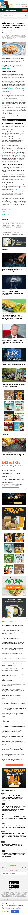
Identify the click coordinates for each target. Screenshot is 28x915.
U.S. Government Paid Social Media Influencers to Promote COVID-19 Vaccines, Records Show (14, 709)
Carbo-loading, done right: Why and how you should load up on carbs (13, 455)
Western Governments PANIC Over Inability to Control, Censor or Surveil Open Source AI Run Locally (14, 818)
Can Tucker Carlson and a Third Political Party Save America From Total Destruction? (14, 826)
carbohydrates (22, 35)
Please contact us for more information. (10, 487)
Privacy (7, 893)
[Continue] (25, 873)
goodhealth (19, 37)
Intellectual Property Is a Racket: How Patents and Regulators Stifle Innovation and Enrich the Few (13, 703)
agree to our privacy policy (14, 908)
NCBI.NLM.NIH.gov (6, 214)
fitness (3, 37)
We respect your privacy (14, 877)
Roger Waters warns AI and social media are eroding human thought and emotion (12, 637)
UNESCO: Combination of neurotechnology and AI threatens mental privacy (12, 293)
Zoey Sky (9, 30)
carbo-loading (7, 35)
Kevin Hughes (10, 313)
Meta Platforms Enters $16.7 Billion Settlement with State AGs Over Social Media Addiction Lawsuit (13, 643)
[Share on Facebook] (5, 33)
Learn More (6, 911)
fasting (24, 36)
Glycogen (7, 37)
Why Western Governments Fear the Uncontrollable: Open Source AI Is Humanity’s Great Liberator (13, 691)
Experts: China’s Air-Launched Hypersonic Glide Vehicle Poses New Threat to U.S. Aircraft (13, 669)
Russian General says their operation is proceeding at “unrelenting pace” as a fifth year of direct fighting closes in (14, 632)
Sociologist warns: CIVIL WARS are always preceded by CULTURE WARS (13, 270)
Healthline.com (5, 211)
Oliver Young (10, 289)
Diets (6, 20)
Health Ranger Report (7, 790)
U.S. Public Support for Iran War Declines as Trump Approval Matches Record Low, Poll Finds (13, 725)
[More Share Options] (10, 33)
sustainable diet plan (18, 178)
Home (3, 20)
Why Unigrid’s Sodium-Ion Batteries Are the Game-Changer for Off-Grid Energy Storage (12, 649)
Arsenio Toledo (10, 267)
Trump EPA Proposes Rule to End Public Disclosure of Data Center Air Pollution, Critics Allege (13, 697)
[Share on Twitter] (7, 33)
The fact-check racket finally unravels (13, 364)
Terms (11, 893)
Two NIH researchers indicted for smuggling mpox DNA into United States (12, 664)
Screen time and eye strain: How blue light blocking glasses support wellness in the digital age (13, 749)
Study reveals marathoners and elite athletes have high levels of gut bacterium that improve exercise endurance (14, 90)
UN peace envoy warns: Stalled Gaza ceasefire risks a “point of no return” (13, 679)
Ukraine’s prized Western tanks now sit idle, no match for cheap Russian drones (13, 674)
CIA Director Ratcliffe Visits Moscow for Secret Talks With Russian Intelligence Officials (13, 626)
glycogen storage (12, 37)
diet (2, 36)
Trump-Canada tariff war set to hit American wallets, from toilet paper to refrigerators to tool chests (13, 715)
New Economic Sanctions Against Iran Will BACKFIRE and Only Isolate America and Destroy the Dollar (13, 855)
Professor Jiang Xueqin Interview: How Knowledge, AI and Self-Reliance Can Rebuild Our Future (12, 846)
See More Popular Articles (14, 764)
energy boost (20, 36)
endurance (6, 36)
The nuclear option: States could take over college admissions (13, 385)
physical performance (10, 38)
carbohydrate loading (14, 35)
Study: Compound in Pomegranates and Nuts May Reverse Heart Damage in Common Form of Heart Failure (13, 743)
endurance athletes (13, 36)
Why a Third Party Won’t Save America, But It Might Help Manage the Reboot (13, 760)
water (16, 189)
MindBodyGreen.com (6, 209)
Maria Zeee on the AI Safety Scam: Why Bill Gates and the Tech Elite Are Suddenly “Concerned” (12, 731)
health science (6, 234)
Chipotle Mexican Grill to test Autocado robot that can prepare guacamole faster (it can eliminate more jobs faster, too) (12, 317)
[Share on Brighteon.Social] (3, 33)
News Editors (10, 338)
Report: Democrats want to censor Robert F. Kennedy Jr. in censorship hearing (12, 342)
